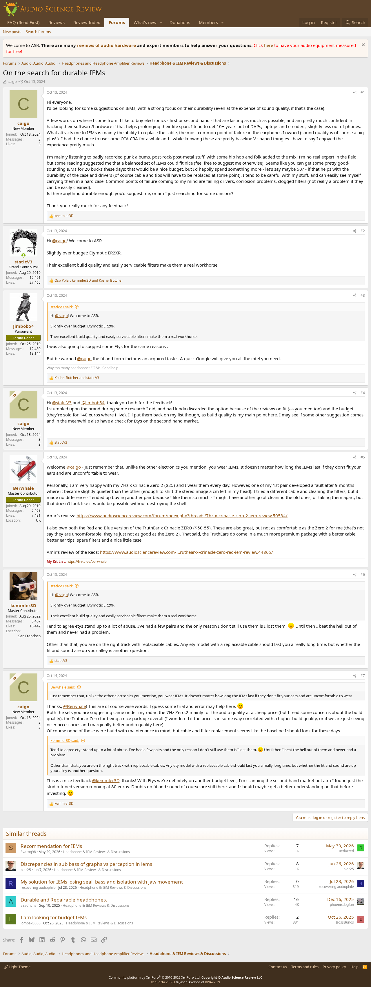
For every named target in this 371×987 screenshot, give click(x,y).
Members (208, 22)
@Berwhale (74, 706)
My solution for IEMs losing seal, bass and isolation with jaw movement (102, 881)
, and (88, 280)
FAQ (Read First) (23, 22)
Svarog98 (28, 851)
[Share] (355, 92)
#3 (363, 295)
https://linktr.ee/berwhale (87, 561)
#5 (363, 457)
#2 (363, 230)
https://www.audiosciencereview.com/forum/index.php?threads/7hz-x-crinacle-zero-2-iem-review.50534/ (182, 515)
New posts (12, 31)
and (76, 378)
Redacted (346, 850)
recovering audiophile (38, 887)
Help (354, 966)
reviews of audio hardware (107, 45)
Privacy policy (334, 966)
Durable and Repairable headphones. (64, 899)
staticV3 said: (61, 306)
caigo (12, 81)
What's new (145, 22)
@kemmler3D (105, 780)
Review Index (86, 22)
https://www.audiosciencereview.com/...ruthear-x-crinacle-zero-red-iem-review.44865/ (186, 552)
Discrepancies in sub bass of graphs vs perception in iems (86, 864)
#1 (363, 92)
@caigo (59, 240)
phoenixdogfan (342, 904)
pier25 (26, 869)
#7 (363, 675)
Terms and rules (305, 966)
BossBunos (345, 922)
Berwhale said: (62, 687)
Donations (180, 22)
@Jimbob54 (93, 402)
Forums (117, 22)
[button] (161, 22)
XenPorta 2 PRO (163, 982)
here (269, 45)
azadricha (29, 905)
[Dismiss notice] (362, 45)
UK (38, 520)
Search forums (38, 31)
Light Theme (19, 966)
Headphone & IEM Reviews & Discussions (96, 851)
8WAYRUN (212, 982)
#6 (363, 574)
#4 (363, 392)
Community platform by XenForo (155, 977)
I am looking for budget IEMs (54, 917)
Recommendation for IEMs (51, 846)
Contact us (277, 966)
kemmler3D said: (64, 740)
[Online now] (23, 255)
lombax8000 (31, 923)
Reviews (56, 22)
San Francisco (29, 635)
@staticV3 (62, 402)
